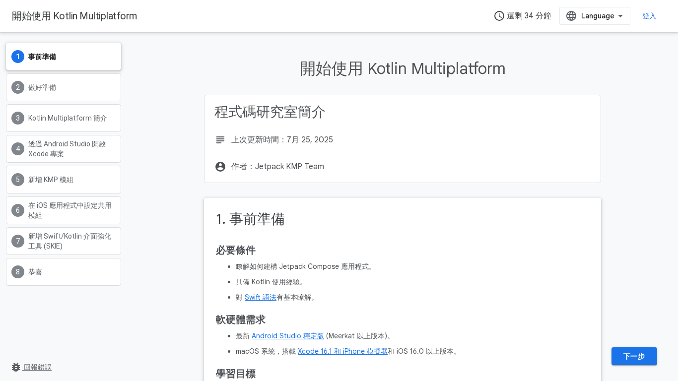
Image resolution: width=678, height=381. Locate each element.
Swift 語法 (260, 297)
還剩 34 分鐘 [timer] (522, 16)
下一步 (634, 356)
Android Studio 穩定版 (288, 335)
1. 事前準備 (250, 219)
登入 (649, 15)
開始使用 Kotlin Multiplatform (74, 16)
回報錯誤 (31, 367)
